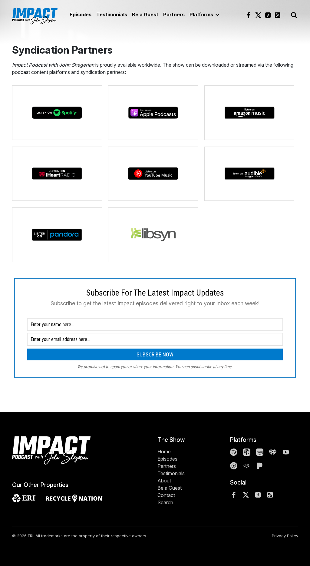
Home (164, 451)
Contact (166, 495)
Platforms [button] (202, 15)
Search (165, 502)
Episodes (80, 15)
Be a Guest (145, 15)
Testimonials (111, 15)
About (164, 481)
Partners (174, 15)
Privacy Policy (285, 535)
